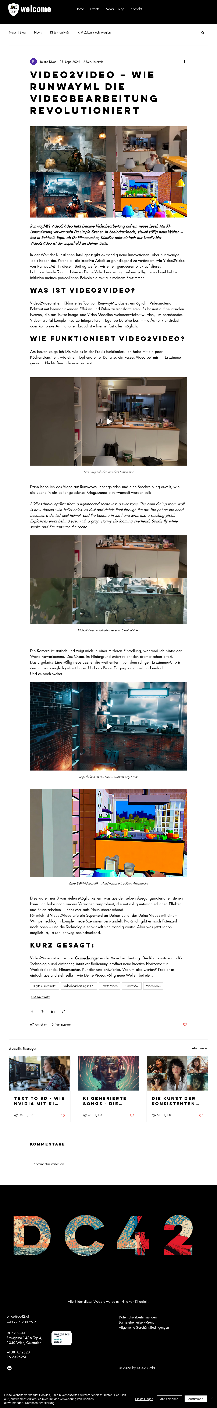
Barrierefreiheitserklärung (136, 1322)
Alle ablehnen (169, 1399)
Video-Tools (153, 986)
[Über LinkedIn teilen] (53, 1011)
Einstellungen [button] (144, 1399)
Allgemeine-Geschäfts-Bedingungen (144, 1327)
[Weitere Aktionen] (184, 61)
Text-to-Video (110, 986)
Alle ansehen (200, 1048)
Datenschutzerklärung (39, 1403)
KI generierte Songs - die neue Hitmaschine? (105, 1101)
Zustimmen (195, 1399)
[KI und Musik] (108, 1073)
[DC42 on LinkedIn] (9, 1368)
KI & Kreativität (59, 32)
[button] (203, 32)
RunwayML (132, 986)
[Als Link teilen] (63, 1011)
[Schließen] (211, 1399)
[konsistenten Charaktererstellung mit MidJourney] (177, 1073)
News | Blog (17, 32)
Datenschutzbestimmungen (138, 1317)
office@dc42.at (18, 1316)
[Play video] (108, 421)
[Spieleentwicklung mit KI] (39, 1073)
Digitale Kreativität (44, 986)
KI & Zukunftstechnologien (94, 32)
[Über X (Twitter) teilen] (42, 1011)
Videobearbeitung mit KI (78, 986)
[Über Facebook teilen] (32, 1011)
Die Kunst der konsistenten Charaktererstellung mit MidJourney (176, 1101)
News (38, 32)
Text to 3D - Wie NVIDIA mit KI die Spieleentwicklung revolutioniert (39, 1101)
